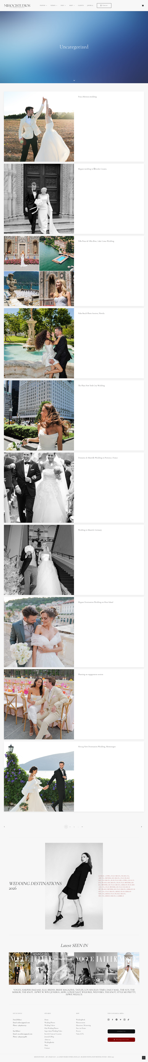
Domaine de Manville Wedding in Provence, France (98, 458)
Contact (47, 1048)
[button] (39, 127)
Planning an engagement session (90, 674)
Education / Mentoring (83, 1025)
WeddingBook (80, 1020)
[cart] (143, 5)
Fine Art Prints (81, 1028)
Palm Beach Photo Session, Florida (91, 313)
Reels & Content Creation (53, 1034)
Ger (108, 882)
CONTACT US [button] (121, 1031)
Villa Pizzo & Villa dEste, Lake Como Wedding (96, 241)
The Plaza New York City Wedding (91, 386)
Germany (124, 885)
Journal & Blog (49, 1037)
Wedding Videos (50, 1025)
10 (82, 826)
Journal (90, 5)
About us (47, 1040)
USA (103, 878)
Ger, (120, 880)
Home (47, 1020)
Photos (42, 5)
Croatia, (117, 878)
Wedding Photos (50, 1023)
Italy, (123, 882)
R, (127, 887)
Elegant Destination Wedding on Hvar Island (95, 602)
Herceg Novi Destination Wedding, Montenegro (97, 747)
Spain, (130, 885)
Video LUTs (80, 1034)
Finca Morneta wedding (87, 97)
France (104, 882)
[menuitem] (43, 5)
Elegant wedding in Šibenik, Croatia (92, 169)
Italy (122, 878)
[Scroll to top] (143, 1058)
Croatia (107, 880)
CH (103, 880)
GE (126, 887)
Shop (71, 5)
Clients (81, 5)
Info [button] (62, 5)
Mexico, (118, 891)
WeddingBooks (49, 1042)
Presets (78, 1031)
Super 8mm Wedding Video (53, 1031)
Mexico (107, 894)
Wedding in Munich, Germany (90, 530)
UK (129, 887)
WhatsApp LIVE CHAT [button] (122, 1039)
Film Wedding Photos (51, 1028)
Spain (112, 880)
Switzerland (109, 878)
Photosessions (80, 1023)
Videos (53, 5)
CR (124, 887)
